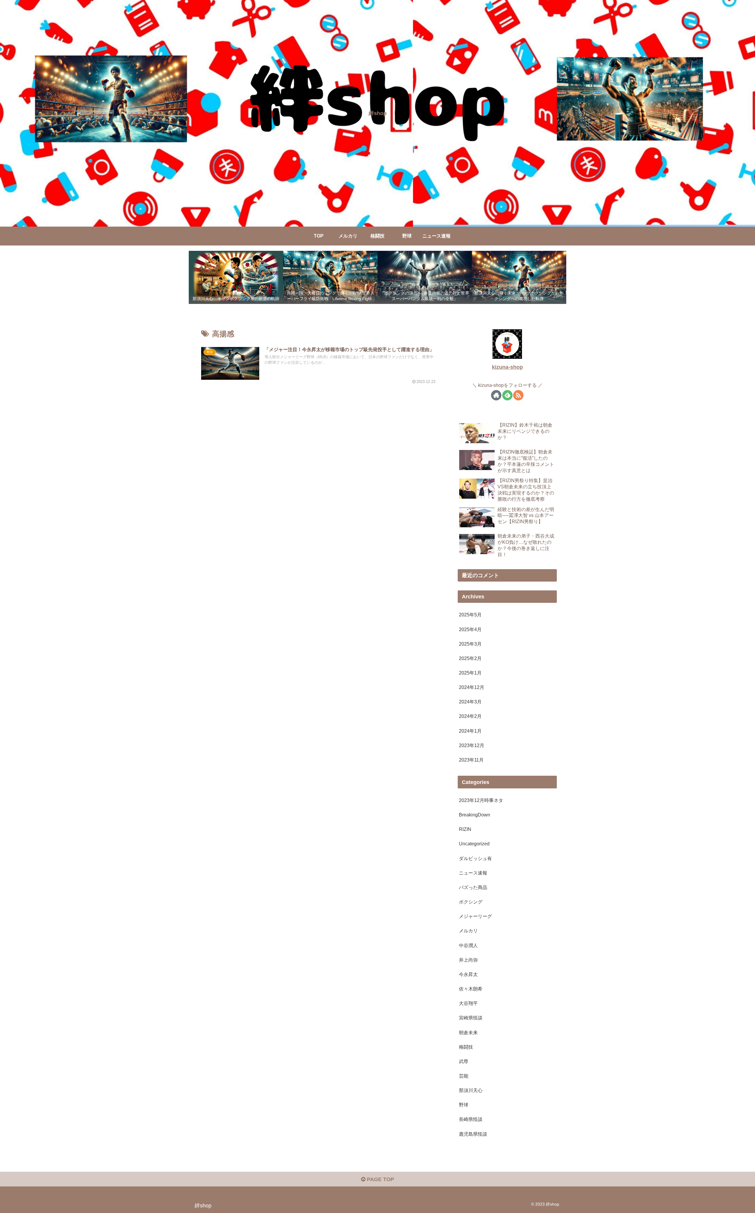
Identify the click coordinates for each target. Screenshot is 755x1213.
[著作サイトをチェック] (496, 395)
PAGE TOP (379, 1179)
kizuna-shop (507, 367)
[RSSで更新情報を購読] (518, 395)
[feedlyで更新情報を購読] (507, 395)
